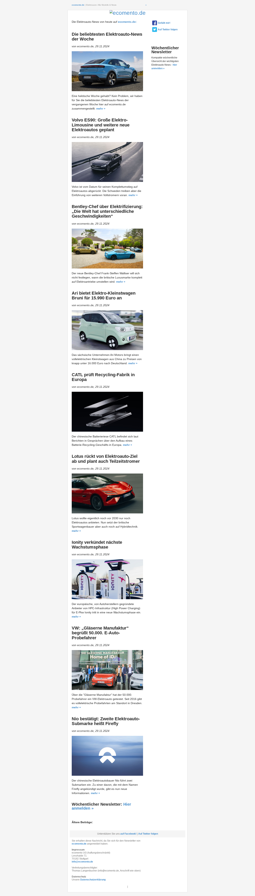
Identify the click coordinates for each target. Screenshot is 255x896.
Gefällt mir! (164, 23)
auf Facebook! (128, 833)
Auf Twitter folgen (168, 29)
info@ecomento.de (82, 861)
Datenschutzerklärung (93, 879)
